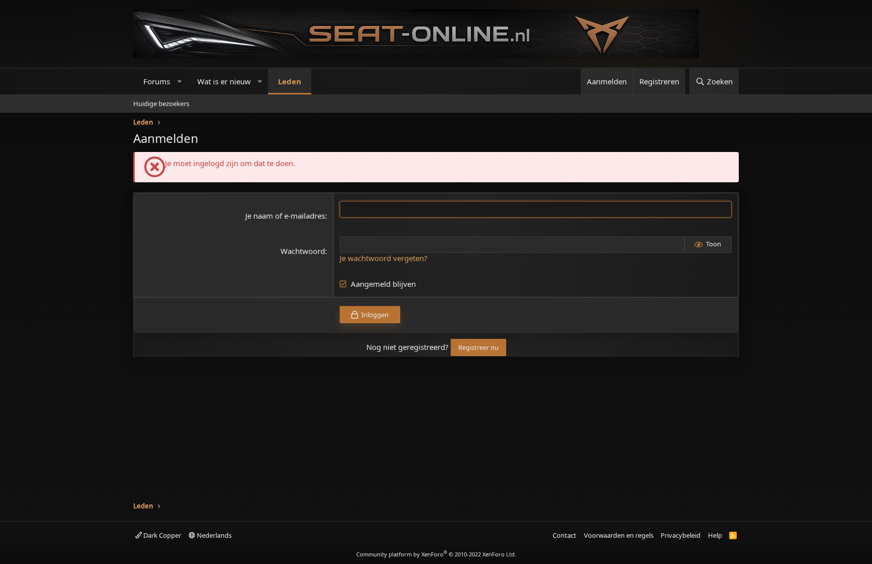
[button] (179, 81)
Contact (564, 535)
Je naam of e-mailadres (285, 216)
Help (715, 535)
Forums (156, 81)
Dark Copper (161, 535)
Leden (289, 81)
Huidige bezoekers (161, 103)
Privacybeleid (680, 535)
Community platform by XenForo (436, 554)
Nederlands (213, 535)
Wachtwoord (303, 251)
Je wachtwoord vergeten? (383, 258)
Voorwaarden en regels (618, 535)
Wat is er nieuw (224, 81)
